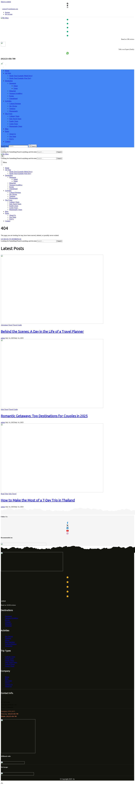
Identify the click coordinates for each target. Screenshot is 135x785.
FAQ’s (11, 139)
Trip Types (8, 114)
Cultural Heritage (15, 103)
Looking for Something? (9, 152)
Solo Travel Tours (15, 119)
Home (7, 71)
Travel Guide (17, 325)
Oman (16, 88)
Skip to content (6, 2)
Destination (9, 81)
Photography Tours (15, 126)
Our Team (12, 136)
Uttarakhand (13, 98)
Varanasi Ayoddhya (15, 93)
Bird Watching (10, 642)
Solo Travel (5, 409)
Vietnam (8, 622)
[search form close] (3, 149)
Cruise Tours (13, 124)
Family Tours (13, 121)
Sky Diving (13, 106)
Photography (13, 111)
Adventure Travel (7, 325)
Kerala (11, 96)
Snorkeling (8, 646)
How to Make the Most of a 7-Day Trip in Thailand (38, 500)
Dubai (16, 86)
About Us (12, 134)
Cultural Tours (10, 664)
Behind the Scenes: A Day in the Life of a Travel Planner (42, 331)
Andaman (8, 626)
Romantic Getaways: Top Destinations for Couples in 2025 (44, 416)
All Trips (8, 73)
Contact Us (9, 684)
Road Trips (4, 494)
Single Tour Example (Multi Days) (20, 76)
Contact (7, 141)
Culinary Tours (14, 116)
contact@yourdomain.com (10, 9)
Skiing (7, 640)
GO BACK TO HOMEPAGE (11, 239)
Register (7, 12)
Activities (8, 101)
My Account (8, 14)
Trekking (12, 109)
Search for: (4, 146)
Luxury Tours (9, 666)
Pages (7, 131)
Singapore (12, 83)
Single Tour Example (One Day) (20, 78)
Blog (6, 129)
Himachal (12, 91)
